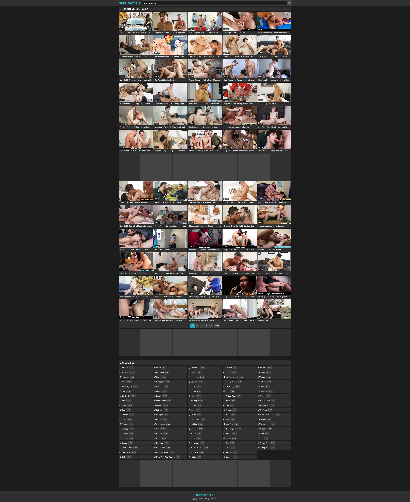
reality (231, 433)
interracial (197, 368)
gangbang (163, 424)
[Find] (289, 3)
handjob (162, 443)
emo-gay (162, 372)
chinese (127, 424)
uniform (266, 410)
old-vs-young (233, 382)
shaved (231, 452)
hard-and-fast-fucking (168, 457)
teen (264, 386)
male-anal (197, 443)
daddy (127, 443)
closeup (127, 433)
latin (195, 410)
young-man (267, 443)
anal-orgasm (129, 386)
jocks (196, 391)
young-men (267, 448)
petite (230, 401)
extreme (162, 386)
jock (195, 386)
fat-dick (162, 410)
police (230, 415)
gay (160, 429)
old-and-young (234, 377)
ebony (161, 368)
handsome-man (165, 452)
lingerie (197, 429)
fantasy (162, 405)
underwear (267, 405)
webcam (266, 429)
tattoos (265, 382)
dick (126, 457)
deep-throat (129, 448)
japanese (197, 377)
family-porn (163, 401)
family (161, 396)
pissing (231, 410)
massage (197, 452)
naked (196, 457)
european (162, 382)
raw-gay (232, 424)
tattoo (265, 377)
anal (126, 382)
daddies (127, 438)
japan (196, 372)
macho (196, 433)
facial (161, 391)
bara (126, 391)
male (195, 438)
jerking (196, 382)
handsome (163, 448)
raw (230, 419)
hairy (161, 438)
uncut (265, 396)
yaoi (264, 433)
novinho (231, 368)
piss (230, 405)
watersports (267, 424)
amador (127, 368)
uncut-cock (267, 401)
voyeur (265, 419)
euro (160, 377)
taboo (265, 372)
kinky (195, 396)
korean (196, 405)
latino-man (198, 419)
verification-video (269, 415)
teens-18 (266, 391)
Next (217, 325)
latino (196, 415)
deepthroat (129, 452)
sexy (230, 448)
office (231, 372)
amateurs (128, 377)
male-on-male (199, 448)
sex (230, 443)
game (161, 419)
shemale (231, 457)
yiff (264, 438)
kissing (196, 401)
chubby (127, 429)
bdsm (127, 405)
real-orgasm (233, 429)
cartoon (127, 415)
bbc (126, 401)
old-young (232, 386)
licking (196, 424)
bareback (128, 396)
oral (230, 391)
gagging (162, 415)
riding (231, 438)
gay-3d (161, 433)
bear (126, 410)
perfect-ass (233, 396)
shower (265, 368)
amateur (128, 372)
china (126, 419)
